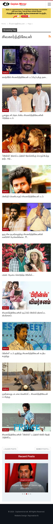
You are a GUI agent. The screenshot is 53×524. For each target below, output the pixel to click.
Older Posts (10, 449)
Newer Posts (42, 449)
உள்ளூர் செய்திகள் (26, 480)
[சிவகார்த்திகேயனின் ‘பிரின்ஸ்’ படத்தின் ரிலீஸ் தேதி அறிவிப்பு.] (26, 417)
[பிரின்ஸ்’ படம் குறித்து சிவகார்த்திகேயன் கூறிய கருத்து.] (26, 336)
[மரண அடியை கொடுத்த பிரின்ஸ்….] (26, 258)
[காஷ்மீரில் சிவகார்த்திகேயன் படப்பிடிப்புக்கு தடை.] (26, 60)
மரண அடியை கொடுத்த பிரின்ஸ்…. (18, 275)
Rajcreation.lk (33, 516)
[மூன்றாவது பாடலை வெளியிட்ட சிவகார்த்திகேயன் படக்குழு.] (26, 377)
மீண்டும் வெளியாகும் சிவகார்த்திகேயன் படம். (23, 196)
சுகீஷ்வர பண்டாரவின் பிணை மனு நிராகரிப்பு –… (26, 486)
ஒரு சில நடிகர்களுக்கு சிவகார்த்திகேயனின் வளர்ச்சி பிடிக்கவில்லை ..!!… (22, 235)
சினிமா (5, 72)
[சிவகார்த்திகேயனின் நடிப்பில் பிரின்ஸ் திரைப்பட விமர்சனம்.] (26, 295)
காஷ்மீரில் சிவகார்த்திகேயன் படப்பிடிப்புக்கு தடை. (24, 77)
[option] (26, 478)
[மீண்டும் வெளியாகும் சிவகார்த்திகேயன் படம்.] (26, 179)
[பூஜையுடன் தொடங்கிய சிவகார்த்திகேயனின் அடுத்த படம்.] (26, 98)
